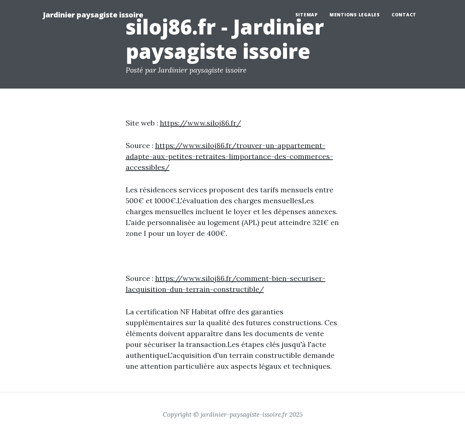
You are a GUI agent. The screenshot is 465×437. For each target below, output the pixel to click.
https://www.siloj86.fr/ (200, 122)
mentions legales (354, 15)
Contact (404, 15)
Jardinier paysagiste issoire (93, 15)
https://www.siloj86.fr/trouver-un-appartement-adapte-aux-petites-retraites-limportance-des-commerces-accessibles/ (229, 156)
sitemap (306, 15)
